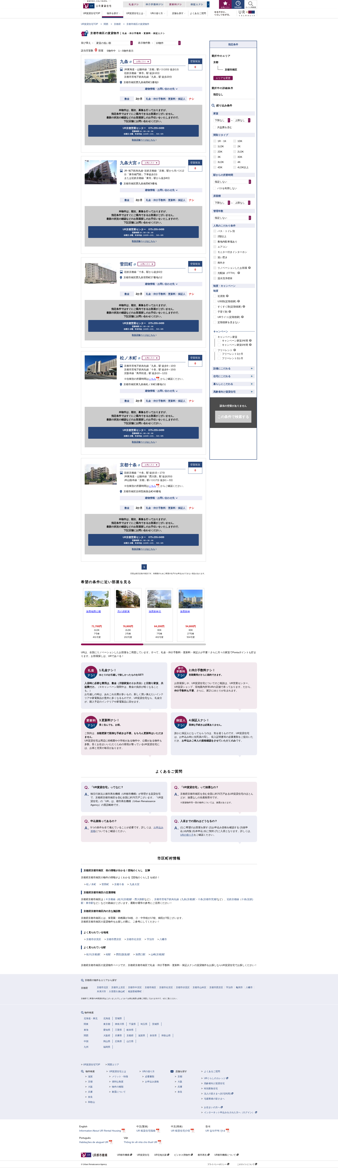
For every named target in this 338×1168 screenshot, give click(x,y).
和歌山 (91, 1102)
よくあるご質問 (212, 1071)
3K (219, 157)
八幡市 (163, 939)
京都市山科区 (199, 987)
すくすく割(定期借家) (230, 306)
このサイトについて (246, 1164)
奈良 (90, 1097)
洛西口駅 (140, 954)
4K (238, 162)
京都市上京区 (118, 987)
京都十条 (119, 884)
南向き (221, 262)
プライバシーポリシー (217, 1164)
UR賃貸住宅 (143, 1155)
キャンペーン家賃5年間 (235, 344)
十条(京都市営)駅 (207, 899)
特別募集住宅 (211, 1088)
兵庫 (90, 1092)
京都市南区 (150, 987)
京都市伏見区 (93, 939)
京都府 (117, 24)
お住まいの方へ (212, 1107)
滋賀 (90, 1076)
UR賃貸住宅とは (117, 1071)
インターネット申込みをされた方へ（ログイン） (229, 1112)
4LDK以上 (243, 167)
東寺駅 (89, 903)
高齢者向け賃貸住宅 (224, 391)
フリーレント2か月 (232, 358)
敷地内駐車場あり (227, 241)
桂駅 (108, 954)
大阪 (90, 1086)
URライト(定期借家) (229, 317)
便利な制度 (117, 1081)
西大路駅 (139, 899)
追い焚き (222, 257)
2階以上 (222, 236)
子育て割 (222, 311)
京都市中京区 (135, 987)
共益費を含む (224, 127)
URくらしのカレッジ (215, 1078)
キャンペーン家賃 (227, 337)
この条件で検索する (233, 417)
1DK (239, 141)
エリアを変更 (223, 78)
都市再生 (203, 1155)
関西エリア (113, 1064)
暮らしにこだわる (223, 384)
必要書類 (149, 1076)
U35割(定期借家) (227, 301)
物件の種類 (117, 1086)
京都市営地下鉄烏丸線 (166, 899)
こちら (152, 378)
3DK (239, 157)
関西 (106, 24)
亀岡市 (239, 987)
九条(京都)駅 (188, 899)
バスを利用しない (227, 188)
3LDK (221, 162)
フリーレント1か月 (232, 353)
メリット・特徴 (120, 1076)
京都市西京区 (114, 939)
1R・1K (222, 141)
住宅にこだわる (222, 376)
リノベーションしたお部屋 (232, 267)
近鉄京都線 (233, 899)
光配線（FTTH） (227, 273)
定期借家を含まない (229, 322)
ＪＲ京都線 (109, 899)
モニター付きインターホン (232, 252)
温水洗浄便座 (225, 278)
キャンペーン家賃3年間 (235, 340)
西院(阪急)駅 (123, 954)
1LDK (221, 146)
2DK (220, 151)
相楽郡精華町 (135, 991)
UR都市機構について (225, 1155)
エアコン (222, 246)
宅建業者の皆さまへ (214, 1098)
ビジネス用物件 (182, 1155)
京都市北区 (102, 987)
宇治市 (150, 939)
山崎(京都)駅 (158, 954)
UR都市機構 (123, 1155)
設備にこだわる (222, 368)
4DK (220, 167)
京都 (90, 1081)
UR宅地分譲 (160, 1155)
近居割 (221, 296)
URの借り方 (187, 834)
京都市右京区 (134, 939)
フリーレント (225, 350)
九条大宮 (134, 884)
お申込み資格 (152, 1081)
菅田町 (105, 884)
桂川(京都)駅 (125, 899)
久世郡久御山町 (117, 991)
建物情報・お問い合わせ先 (160, 88)
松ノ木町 (91, 884)
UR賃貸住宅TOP (89, 24)
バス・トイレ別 (226, 231)
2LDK (240, 151)
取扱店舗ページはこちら (143, 140)
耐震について (119, 1092)
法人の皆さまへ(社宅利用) (217, 1093)
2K (238, 146)
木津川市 (101, 991)
